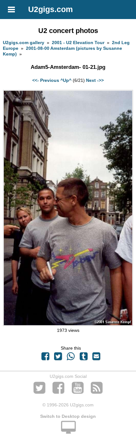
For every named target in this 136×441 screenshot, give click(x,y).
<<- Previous (45, 80)
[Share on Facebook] (45, 357)
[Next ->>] (68, 324)
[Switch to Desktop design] (68, 430)
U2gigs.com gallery (23, 42)
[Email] (96, 357)
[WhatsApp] (71, 357)
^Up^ (65, 80)
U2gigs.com (50, 9)
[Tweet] (58, 357)
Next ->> (95, 80)
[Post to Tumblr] (83, 357)
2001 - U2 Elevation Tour (78, 42)
